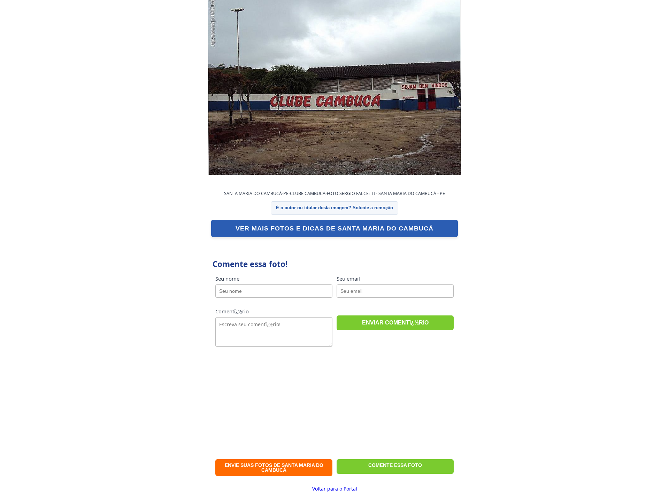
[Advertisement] (334, 405)
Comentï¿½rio (232, 311)
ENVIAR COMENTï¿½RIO (395, 323)
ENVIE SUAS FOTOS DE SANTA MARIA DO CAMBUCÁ (274, 467)
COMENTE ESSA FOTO (395, 465)
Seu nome (227, 278)
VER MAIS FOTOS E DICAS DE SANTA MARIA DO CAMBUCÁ (334, 228)
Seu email (348, 278)
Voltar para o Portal (334, 488)
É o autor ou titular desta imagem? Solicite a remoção (334, 207)
